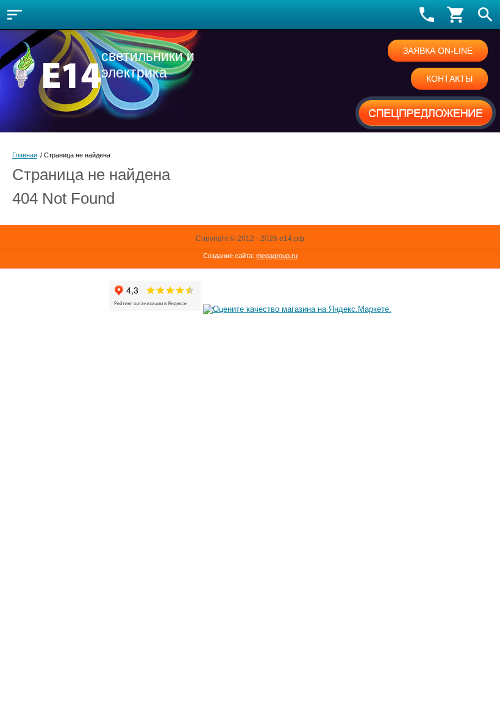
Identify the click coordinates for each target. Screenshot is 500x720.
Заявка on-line (438, 51)
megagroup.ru (277, 255)
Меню (14, 14)
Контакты (449, 79)
